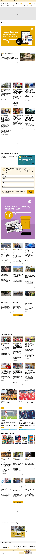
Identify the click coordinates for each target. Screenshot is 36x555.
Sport (25, 5)
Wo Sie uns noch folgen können (29, 546)
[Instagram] (14, 546)
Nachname (3, 182)
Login (34, 3)
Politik (18, 5)
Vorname (3, 178)
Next (26, 531)
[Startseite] (2, 542)
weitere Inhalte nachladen (18, 315)
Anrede (3, 174)
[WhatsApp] (16, 546)
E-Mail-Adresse (4, 186)
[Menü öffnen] (1, 3)
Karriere (22, 548)
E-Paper (4, 3)
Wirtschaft (21, 5)
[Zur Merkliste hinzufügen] (17, 63)
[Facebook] (20, 546)
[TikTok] (18, 546)
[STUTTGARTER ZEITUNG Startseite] (18, 3)
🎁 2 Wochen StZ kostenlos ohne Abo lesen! (18, 0)
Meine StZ (7, 5)
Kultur (28, 5)
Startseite (2, 5)
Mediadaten (33, 548)
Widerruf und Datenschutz (5, 192)
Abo (30, 3)
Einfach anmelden (30, 192)
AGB (24, 548)
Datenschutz (28, 548)
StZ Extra (31, 5)
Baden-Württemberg (13, 5)
